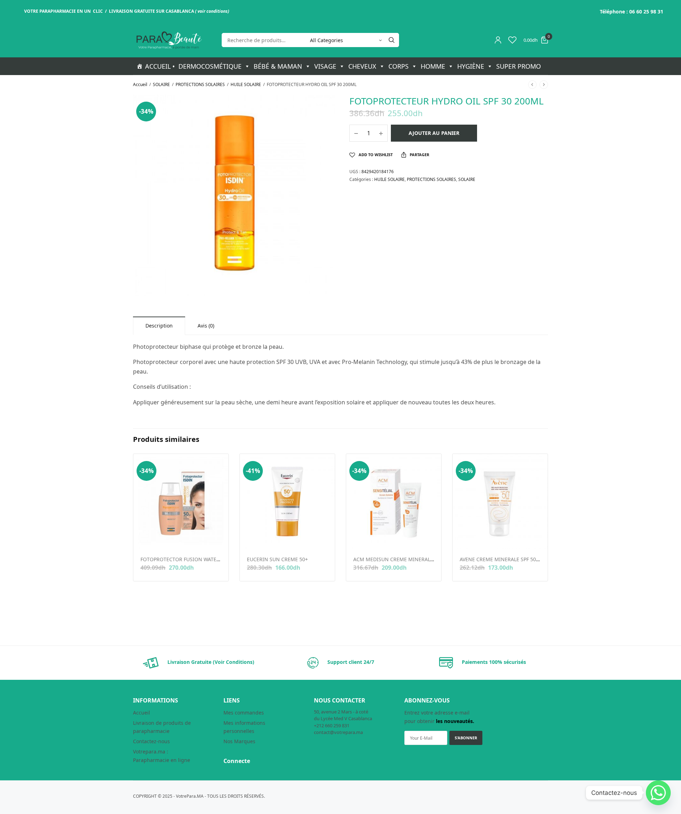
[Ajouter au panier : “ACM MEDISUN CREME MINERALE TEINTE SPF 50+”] (358, 537)
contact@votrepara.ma (338, 732)
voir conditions (213, 11)
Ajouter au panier (434, 133)
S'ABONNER (466, 737)
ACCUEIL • (160, 66)
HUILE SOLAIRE (246, 84)
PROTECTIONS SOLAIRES (200, 84)
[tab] (159, 326)
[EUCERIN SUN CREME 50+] (287, 501)
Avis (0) (206, 325)
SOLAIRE (161, 84)
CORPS (398, 66)
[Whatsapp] (658, 792)
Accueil (140, 84)
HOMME (433, 66)
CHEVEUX (362, 66)
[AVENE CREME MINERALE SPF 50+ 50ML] (500, 501)
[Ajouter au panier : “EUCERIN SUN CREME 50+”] (251, 537)
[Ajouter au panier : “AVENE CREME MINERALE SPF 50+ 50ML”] (464, 537)
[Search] (391, 40)
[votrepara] (168, 40)
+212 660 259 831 (331, 725)
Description (159, 325)
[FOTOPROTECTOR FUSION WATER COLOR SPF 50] (180, 501)
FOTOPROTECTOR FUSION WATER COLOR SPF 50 (197, 559)
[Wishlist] (512, 40)
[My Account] (498, 40)
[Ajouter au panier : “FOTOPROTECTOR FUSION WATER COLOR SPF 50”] (145, 537)
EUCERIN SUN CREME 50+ (277, 559)
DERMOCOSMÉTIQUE (210, 66)
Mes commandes (243, 712)
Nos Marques (239, 741)
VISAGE (325, 66)
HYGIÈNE (470, 66)
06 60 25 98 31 (646, 11)
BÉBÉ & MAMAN (278, 66)
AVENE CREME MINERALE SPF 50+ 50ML (506, 559)
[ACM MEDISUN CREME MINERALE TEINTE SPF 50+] (393, 501)
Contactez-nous (151, 741)
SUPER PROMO (518, 66)
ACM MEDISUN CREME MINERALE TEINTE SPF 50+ (412, 559)
